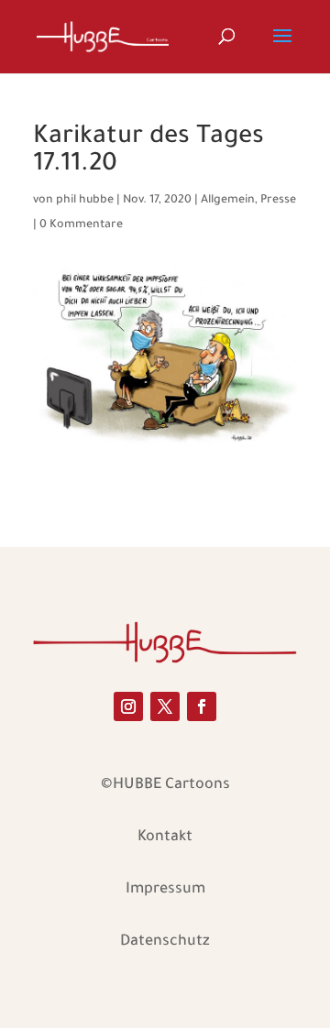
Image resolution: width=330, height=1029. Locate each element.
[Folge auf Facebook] (201, 706)
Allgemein (228, 200)
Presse (278, 200)
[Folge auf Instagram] (128, 706)
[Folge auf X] (165, 706)
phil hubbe (85, 200)
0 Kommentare (81, 225)
